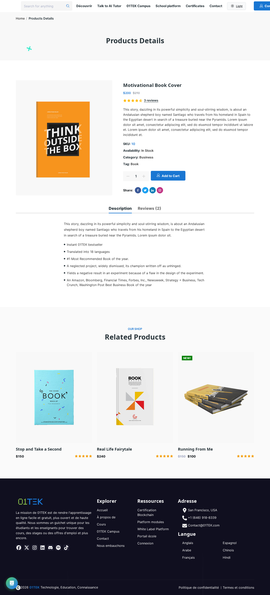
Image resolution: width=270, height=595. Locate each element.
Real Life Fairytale (114, 449)
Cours (101, 524)
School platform (168, 6)
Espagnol (230, 543)
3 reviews (151, 100)
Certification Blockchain (146, 512)
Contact (216, 6)
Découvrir (84, 6)
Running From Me (195, 449)
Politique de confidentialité (199, 587)
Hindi (226, 557)
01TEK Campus (138, 6)
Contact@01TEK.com (204, 525)
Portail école (146, 536)
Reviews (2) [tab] (149, 208)
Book (135, 164)
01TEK (34, 587)
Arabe (186, 550)
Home (20, 18)
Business (146, 157)
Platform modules (150, 522)
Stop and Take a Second (39, 449)
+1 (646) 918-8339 (202, 518)
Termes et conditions (238, 587)
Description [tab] (120, 208)
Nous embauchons (111, 546)
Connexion (145, 543)
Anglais (187, 543)
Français (188, 557)
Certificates (195, 6)
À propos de (106, 517)
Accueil (102, 510)
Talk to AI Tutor (109, 6)
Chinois (228, 550)
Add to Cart (170, 176)
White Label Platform (153, 529)
